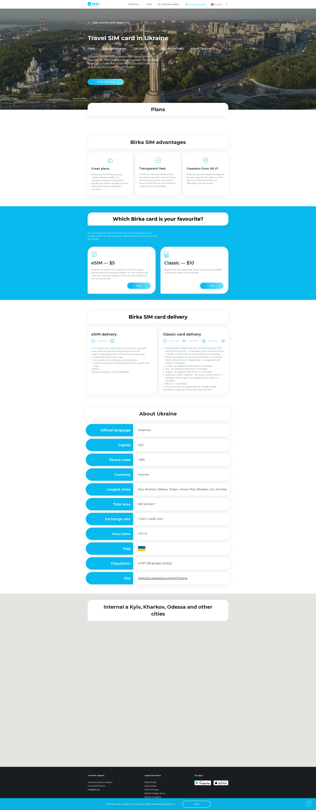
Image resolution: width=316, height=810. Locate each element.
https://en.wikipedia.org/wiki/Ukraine (162, 578)
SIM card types (143, 48)
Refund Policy (150, 782)
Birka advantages (114, 48)
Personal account (197, 4)
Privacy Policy (150, 786)
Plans (149, 4)
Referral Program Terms (154, 793)
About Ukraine (201, 48)
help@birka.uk (94, 790)
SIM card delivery (172, 48)
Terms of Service (151, 790)
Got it (196, 804)
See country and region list (111, 22)
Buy (139, 285)
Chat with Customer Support (100, 782)
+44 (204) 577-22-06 (96, 786)
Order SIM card (106, 81)
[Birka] (93, 4)
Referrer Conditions (152, 797)
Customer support (170, 4)
